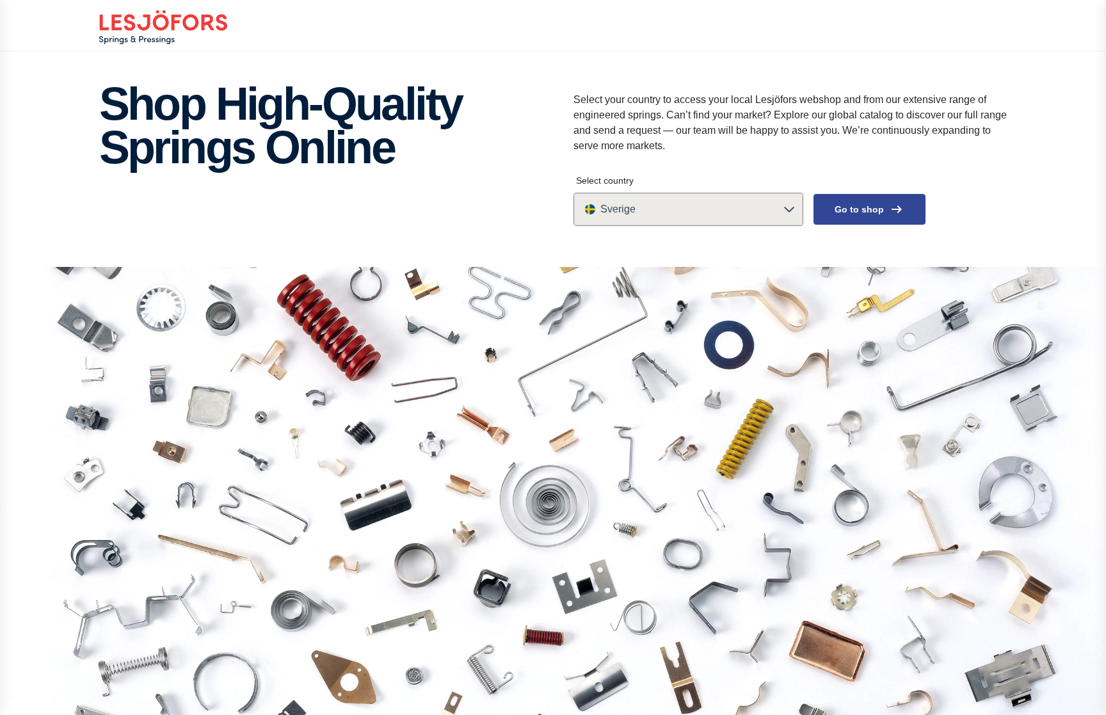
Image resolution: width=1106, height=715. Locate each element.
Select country (605, 180)
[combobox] (688, 209)
